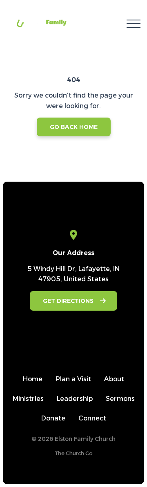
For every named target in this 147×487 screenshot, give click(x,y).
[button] (133, 24)
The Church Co (74, 453)
